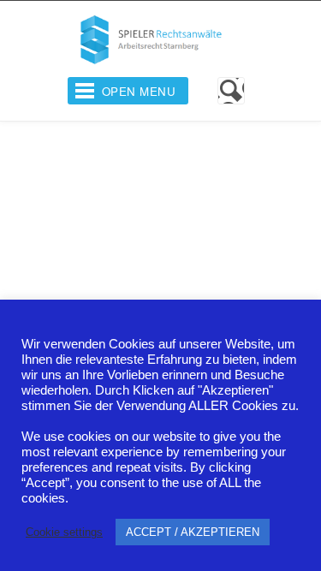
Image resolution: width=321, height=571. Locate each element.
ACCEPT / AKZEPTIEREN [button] (192, 532)
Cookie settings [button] (64, 532)
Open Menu (139, 91)
